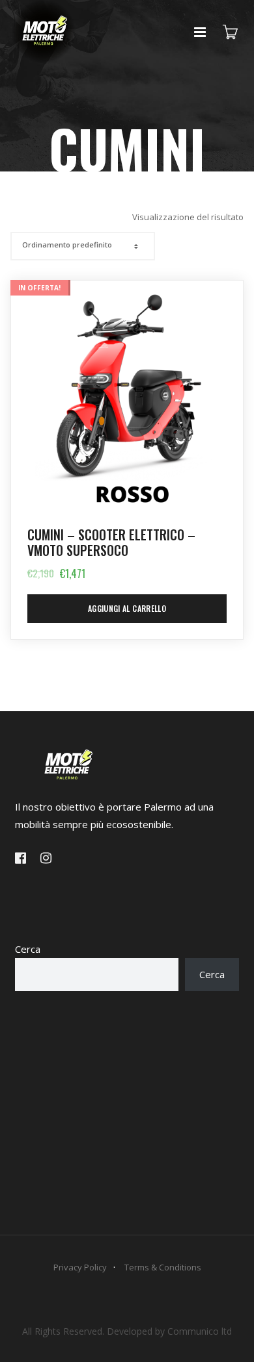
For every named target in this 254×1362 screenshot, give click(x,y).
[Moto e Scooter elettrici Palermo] (44, 65)
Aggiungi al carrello (127, 608)
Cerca (27, 948)
